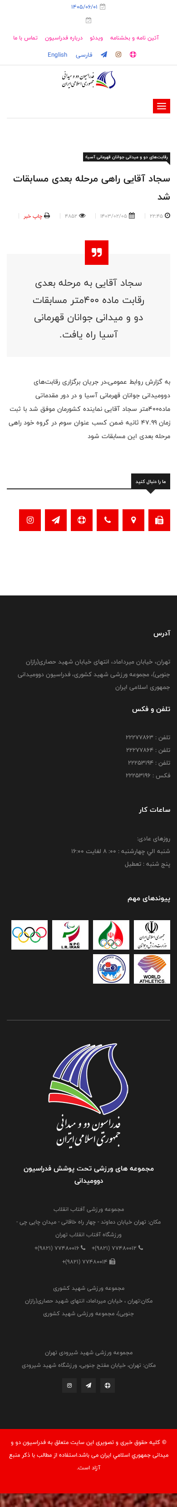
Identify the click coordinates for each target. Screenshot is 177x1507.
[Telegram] (88, 1387)
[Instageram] (69, 1387)
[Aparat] (107, 1387)
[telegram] (103, 54)
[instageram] (117, 54)
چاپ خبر (33, 215)
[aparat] (132, 54)
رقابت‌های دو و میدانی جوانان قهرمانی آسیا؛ (126, 157)
